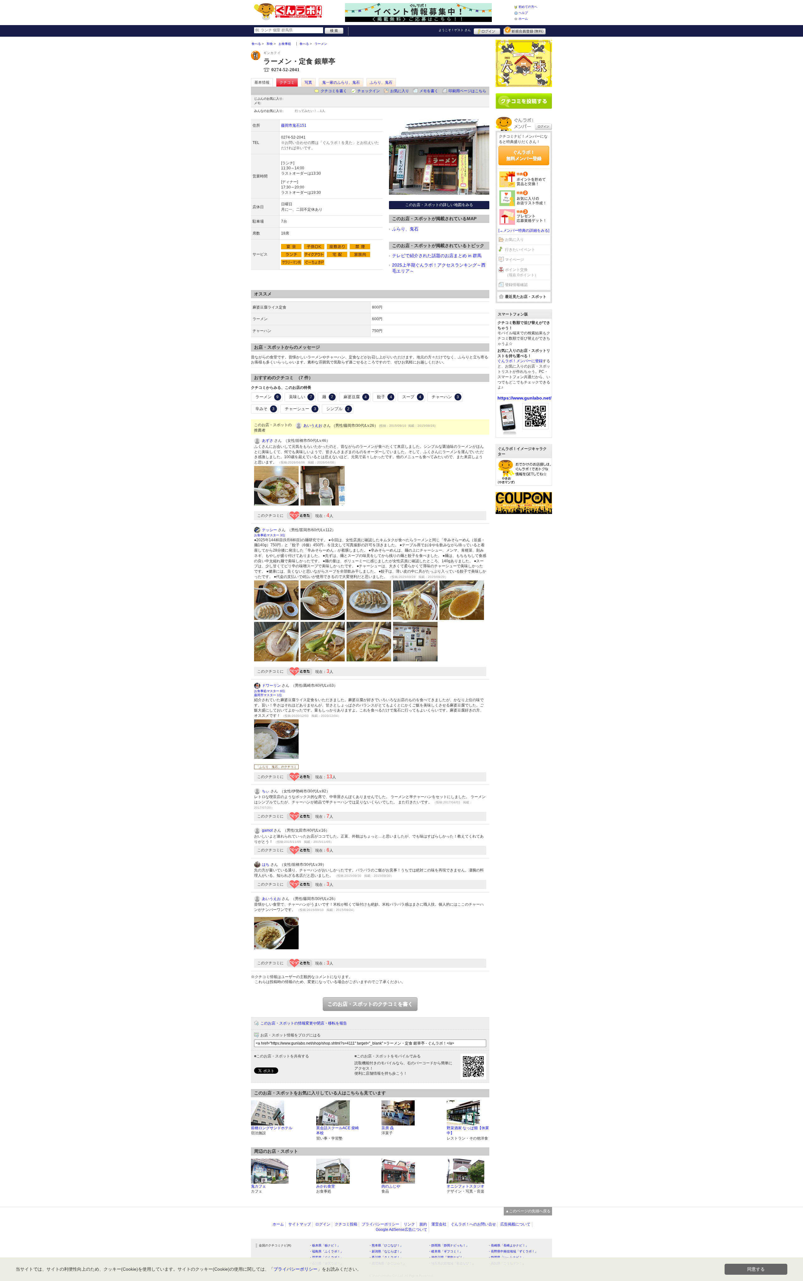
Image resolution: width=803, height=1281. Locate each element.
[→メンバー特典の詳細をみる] (523, 230)
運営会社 (438, 1224)
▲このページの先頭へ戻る (527, 1211)
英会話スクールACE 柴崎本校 (337, 1130)
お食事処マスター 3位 (269, 535)
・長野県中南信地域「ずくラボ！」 (513, 1251)
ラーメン (267, 396)
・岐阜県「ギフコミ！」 (445, 1251)
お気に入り (399, 91)
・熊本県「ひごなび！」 (386, 1245)
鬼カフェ (258, 1186)
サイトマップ (299, 1224)
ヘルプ (523, 12)
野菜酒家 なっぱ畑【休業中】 (468, 1130)
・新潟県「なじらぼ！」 (386, 1251)
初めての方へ (527, 6)
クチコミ (287, 82)
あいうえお (312, 425)
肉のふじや (390, 1186)
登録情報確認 (516, 285)
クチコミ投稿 (346, 1224)
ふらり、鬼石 (381, 82)
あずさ (267, 440)
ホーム (523, 18)
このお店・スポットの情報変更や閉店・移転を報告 (303, 1023)
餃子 (384, 396)
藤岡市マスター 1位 (268, 695)
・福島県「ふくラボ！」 (326, 1251)
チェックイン (368, 91)
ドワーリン (271, 685)
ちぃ (265, 791)
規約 (423, 1224)
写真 (308, 82)
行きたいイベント (520, 249)
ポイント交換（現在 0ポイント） (521, 272)
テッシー (269, 530)
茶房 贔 (387, 1128)
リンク (409, 1224)
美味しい (300, 396)
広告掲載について (515, 1224)
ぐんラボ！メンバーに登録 (520, 361)
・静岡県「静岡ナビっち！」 (448, 1245)
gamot (267, 830)
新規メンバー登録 (524, 30)
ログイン (487, 30)
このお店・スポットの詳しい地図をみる (439, 205)
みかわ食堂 (325, 1186)
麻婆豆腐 (355, 396)
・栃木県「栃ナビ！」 (324, 1245)
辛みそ (264, 408)
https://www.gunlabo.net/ (524, 397)
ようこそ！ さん (455, 30)
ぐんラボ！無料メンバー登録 (523, 155)
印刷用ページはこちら (467, 91)
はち (265, 864)
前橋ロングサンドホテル (271, 1128)
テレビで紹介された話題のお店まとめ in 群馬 (436, 255)
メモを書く (428, 91)
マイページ (514, 259)
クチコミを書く (334, 91)
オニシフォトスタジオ (465, 1186)
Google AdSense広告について (401, 1229)
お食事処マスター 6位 (269, 691)
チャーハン (445, 396)
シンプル (337, 408)
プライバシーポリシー (380, 1224)
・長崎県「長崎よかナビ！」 (508, 1245)
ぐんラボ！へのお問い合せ (473, 1224)
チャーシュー (300, 408)
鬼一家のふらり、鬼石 (341, 82)
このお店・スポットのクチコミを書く (370, 1004)
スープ (411, 396)
